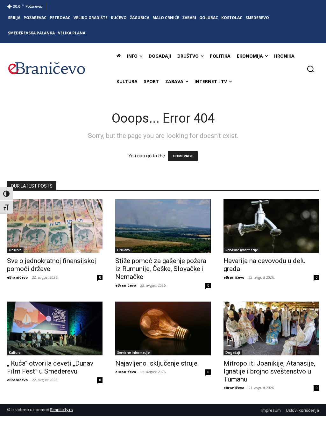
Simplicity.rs (61, 409)
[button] (310, 69)
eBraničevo (17, 277)
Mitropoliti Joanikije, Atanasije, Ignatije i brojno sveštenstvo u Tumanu (269, 371)
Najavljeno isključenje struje (156, 363)
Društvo (15, 250)
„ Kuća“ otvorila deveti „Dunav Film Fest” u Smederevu (50, 367)
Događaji (232, 352)
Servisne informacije (241, 250)
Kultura (15, 352)
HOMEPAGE (183, 156)
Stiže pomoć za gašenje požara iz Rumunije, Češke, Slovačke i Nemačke (160, 269)
